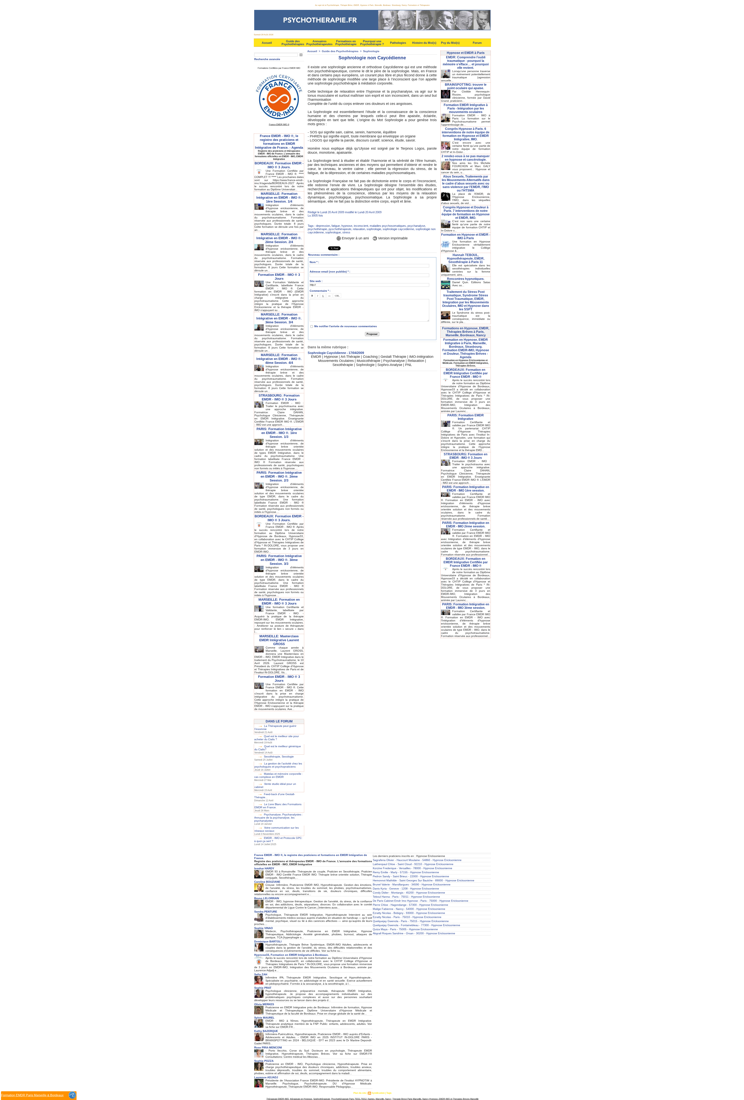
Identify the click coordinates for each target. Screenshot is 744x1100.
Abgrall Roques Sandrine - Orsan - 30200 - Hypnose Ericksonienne (414, 933)
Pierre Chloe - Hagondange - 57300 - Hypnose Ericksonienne (410, 904)
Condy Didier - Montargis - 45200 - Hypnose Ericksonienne (409, 892)
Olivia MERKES (264, 1004)
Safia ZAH (260, 974)
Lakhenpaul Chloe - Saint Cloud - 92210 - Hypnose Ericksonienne (413, 864)
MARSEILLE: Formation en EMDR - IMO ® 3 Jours (279, 601)
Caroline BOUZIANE (267, 881)
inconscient (361, 225)
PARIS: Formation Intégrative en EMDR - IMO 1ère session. (465, 488)
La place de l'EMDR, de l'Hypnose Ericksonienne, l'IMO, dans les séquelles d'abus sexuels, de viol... (465, 198)
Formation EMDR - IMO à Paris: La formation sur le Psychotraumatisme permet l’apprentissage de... (465, 120)
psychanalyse (416, 225)
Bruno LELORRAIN (266, 898)
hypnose (346, 225)
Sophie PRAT (262, 987)
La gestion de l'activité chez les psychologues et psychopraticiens (278, 765)
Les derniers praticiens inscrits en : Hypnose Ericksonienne (409, 856)
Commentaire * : (320, 290)
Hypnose (331, 357)
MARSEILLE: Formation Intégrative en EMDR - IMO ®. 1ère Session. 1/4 (279, 197)
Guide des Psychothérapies (293, 43)
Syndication (378, 1093)
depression (323, 225)
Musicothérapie (368, 361)
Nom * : (314, 262)
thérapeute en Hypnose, (301, 1099)
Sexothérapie (342, 365)
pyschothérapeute (340, 229)
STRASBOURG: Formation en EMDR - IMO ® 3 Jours (465, 456)
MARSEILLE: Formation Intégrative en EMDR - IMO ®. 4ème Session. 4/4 (279, 359)
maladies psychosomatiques (388, 225)
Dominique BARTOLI (268, 941)
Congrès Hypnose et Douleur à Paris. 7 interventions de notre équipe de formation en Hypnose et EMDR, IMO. (466, 212)
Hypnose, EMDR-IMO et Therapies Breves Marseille (454, 1099)
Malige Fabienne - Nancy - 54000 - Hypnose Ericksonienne (409, 908)
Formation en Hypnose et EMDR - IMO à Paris (465, 236)
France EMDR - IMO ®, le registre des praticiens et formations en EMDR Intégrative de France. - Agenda (279, 141)
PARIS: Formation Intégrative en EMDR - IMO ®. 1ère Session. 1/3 (279, 433)
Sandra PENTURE (265, 911)
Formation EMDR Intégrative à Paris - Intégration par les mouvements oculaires (466, 108)
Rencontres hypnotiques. (465, 278)
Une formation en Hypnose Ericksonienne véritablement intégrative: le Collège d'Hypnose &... (465, 246)
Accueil (267, 42)
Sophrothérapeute (321, 1099)
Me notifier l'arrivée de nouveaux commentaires (345, 326)
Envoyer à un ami (355, 238)
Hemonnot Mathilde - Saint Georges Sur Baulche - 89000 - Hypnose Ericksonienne (423, 880)
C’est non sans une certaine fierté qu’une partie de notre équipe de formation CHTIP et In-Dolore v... (465, 226)
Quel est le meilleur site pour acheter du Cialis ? (276, 738)
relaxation (359, 229)
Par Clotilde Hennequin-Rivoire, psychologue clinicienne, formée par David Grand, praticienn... (465, 96)
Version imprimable (392, 238)
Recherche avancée (267, 59)
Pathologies (398, 42)
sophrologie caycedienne (398, 229)
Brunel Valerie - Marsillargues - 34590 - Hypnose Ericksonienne (411, 884)
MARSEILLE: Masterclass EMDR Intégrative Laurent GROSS (279, 640)
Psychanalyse (394, 361)
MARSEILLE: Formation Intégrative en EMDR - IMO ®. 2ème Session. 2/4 (279, 238)
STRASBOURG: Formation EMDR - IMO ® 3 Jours (279, 397)
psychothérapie (317, 229)
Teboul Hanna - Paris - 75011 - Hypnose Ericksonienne (406, 896)
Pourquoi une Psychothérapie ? (372, 43)
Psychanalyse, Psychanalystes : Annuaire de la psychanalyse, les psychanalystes (278, 817)
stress (346, 232)
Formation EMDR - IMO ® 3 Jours (279, 276)
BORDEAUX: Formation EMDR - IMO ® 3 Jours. (279, 165)
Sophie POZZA (264, 1060)
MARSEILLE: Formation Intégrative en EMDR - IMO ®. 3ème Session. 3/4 (279, 318)
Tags (389, 1093)
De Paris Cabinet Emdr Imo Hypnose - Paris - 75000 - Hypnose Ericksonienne (420, 900)
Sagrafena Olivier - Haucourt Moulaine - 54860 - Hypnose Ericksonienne (417, 860)
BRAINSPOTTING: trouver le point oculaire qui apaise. (466, 86)
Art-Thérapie (350, 357)
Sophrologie (371, 51)
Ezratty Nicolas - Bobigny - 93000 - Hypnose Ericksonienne (409, 913)
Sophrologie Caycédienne (327, 353)
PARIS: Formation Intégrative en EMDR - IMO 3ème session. (465, 606)
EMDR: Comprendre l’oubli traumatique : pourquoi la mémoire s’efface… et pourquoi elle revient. (466, 62)
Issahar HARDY (264, 868)
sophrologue (333, 232)
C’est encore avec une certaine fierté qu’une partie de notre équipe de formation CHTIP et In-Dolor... (465, 147)
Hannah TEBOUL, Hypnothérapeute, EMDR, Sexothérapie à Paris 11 (465, 258)
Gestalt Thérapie (393, 357)
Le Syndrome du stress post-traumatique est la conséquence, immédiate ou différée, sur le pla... (465, 317)
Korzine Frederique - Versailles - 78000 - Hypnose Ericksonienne (412, 868)
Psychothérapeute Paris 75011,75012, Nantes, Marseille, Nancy (361, 1099)
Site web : (316, 281)
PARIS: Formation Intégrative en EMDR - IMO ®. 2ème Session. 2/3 (279, 476)
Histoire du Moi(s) (424, 42)
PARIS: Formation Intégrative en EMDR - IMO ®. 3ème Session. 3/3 (279, 560)
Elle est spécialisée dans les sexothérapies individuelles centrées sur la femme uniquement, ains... (465, 270)
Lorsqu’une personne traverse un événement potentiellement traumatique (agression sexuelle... (465, 76)
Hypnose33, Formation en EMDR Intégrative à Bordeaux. (291, 954)
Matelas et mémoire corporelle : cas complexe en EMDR (278, 775)
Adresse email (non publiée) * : (330, 271)
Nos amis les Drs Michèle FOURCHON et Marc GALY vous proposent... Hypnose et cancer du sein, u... (465, 167)
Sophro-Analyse (389, 365)
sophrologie (374, 229)
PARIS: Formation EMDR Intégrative (465, 417)
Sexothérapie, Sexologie (279, 756)
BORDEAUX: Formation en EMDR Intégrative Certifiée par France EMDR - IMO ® (465, 373)
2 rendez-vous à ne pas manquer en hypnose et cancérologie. (466, 157)
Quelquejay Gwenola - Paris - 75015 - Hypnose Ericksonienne (411, 921)
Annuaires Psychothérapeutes (319, 43)
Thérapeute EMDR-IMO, (277, 1099)
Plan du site (359, 1093)
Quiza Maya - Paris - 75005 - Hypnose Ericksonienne (405, 929)
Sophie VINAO (263, 928)
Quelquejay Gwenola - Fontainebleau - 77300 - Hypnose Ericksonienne (416, 925)
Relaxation (416, 361)
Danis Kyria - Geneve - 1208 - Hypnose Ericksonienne (406, 888)
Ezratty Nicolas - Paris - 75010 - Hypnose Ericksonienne (407, 917)
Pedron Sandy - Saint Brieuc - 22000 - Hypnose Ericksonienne (411, 876)
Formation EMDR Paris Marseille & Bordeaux (32, 1095)
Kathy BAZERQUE (266, 1031)
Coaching (370, 357)
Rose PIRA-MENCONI (268, 1047)
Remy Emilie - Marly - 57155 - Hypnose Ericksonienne (406, 872)
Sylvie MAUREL (264, 1017)
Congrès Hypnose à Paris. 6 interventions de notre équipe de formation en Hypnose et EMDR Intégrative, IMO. (465, 134)
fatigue (336, 225)
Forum (477, 42)
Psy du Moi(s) (450, 42)
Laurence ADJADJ (266, 1077)
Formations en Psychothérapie (345, 43)
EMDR (316, 357)
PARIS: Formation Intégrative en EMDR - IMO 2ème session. (465, 524)
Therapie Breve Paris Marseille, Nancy (410, 1099)
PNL (408, 365)
